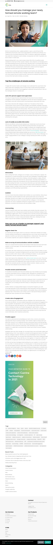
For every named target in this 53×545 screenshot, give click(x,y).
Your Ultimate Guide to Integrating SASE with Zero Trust (18, 456)
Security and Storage (32, 515)
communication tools (31, 258)
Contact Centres (9, 470)
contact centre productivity (22, 432)
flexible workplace (36, 437)
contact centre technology (11, 435)
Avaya (18, 428)
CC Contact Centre (8, 517)
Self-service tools (27, 443)
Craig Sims (9, 16)
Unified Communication (32, 521)
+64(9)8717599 (9, 1)
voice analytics (8, 448)
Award (22, 428)
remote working (15, 443)
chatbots (11, 430)
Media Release (8, 474)
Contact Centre (31, 514)
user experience (43, 445)
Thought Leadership (10, 489)
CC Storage (7, 519)
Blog (6, 533)
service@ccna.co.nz (19, 1)
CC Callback (43, 428)
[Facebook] (6, 356)
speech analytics (9, 445)
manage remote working (31, 439)
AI (6, 428)
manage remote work (21, 439)
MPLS (44, 439)
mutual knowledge (34, 130)
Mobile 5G (39, 439)
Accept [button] (48, 542)
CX (34, 435)
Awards (26, 428)
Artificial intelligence (12, 428)
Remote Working (23, 16)
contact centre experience (11, 432)
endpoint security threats (27, 437)
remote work (8, 443)
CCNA (7, 430)
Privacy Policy (7, 534)
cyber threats (8, 437)
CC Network (7, 514)
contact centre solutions (33, 432)
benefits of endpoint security (34, 428)
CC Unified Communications (10, 515)
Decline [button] (41, 542)
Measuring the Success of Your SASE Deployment (16, 454)
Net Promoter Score (10, 441)
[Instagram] (9, 356)
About (6, 529)
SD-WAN (21, 443)
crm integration (20, 435)
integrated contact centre (11, 439)
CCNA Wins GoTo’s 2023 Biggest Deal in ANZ (15, 458)
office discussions (39, 132)
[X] (12, 356)
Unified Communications (18, 445)
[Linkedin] (15, 356)
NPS (25, 441)
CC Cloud (7, 522)
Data (6, 472)
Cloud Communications (25, 430)
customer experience (28, 435)
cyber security (39, 435)
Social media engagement (37, 443)
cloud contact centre (35, 430)
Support (6, 536)
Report (6, 485)
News (6, 481)
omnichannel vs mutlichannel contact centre (35, 441)
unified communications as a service (31, 445)
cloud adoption (17, 430)
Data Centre (30, 517)
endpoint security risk (16, 437)
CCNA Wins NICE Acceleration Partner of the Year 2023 (18, 460)
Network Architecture (19, 441)
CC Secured (7, 521)
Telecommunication (9, 487)
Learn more (8, 542)
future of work (44, 437)
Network (29, 519)
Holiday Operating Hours (11, 462)
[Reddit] (17, 356)
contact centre (43, 430)
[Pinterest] (20, 356)
